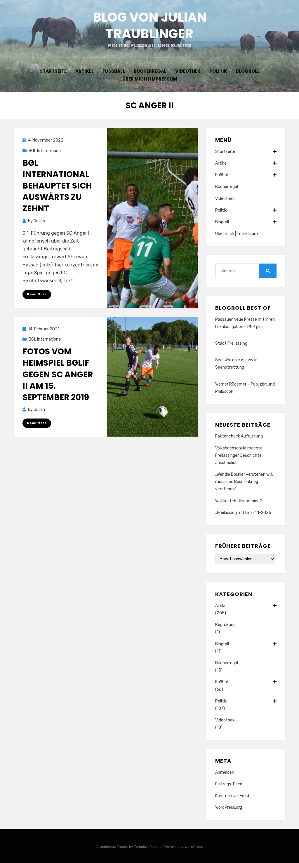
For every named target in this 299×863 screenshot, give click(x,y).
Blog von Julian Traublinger (149, 25)
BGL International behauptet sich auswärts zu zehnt (57, 186)
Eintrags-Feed (228, 784)
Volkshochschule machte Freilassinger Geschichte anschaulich (239, 455)
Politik (218, 71)
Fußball (113, 71)
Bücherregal (150, 71)
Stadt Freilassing (231, 343)
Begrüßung (225, 624)
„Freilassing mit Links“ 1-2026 (243, 512)
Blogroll (248, 71)
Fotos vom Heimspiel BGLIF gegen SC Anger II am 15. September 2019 (57, 374)
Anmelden (224, 772)
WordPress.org (228, 807)
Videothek (188, 71)
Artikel (84, 71)
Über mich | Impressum (149, 79)
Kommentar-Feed (232, 795)
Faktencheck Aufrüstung (239, 436)
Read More (37, 294)
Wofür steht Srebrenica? (238, 500)
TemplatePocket (147, 847)
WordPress (194, 847)
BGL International (45, 150)
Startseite (53, 71)
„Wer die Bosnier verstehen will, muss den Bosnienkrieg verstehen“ (244, 481)
